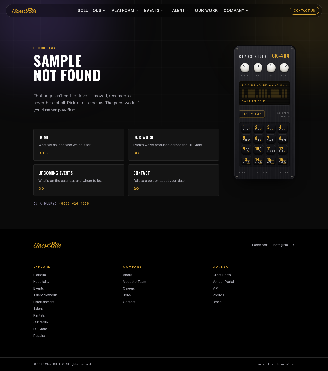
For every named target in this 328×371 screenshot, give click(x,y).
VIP (215, 288)
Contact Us (304, 11)
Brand (217, 302)
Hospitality (41, 282)
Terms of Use (286, 364)
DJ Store (40, 329)
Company (234, 10)
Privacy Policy (263, 364)
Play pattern (252, 113)
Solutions (90, 10)
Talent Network (45, 295)
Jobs (127, 295)
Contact (129, 302)
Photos (218, 295)
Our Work (206, 10)
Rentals (39, 315)
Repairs (39, 335)
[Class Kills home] (24, 10)
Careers (129, 288)
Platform (123, 10)
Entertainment (43, 302)
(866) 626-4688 (74, 204)
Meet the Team (134, 282)
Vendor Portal (223, 282)
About (127, 275)
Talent (177, 10)
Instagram (280, 245)
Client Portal (222, 275)
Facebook (260, 245)
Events (152, 10)
